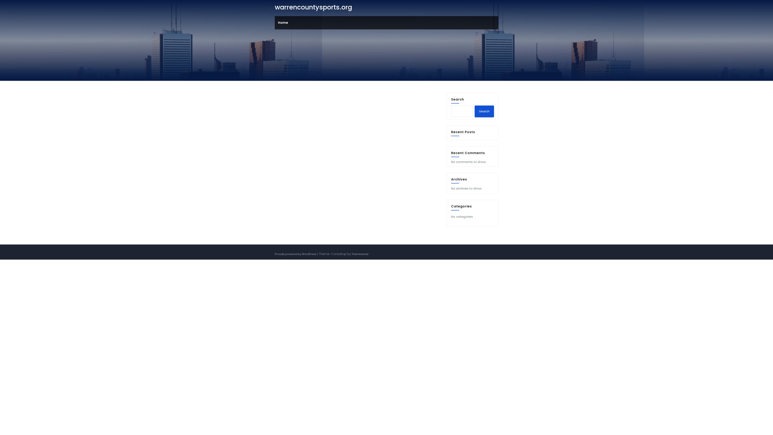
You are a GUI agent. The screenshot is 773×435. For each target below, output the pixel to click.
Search (457, 99)
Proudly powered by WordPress (296, 254)
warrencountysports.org (313, 7)
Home (283, 22)
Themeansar (360, 254)
